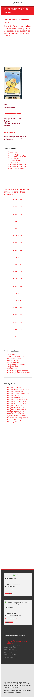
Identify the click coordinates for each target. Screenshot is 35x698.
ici (16, 687)
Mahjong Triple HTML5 (15, 408)
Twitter (4, 670)
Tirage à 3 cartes (13, 158)
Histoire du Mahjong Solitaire (17, 418)
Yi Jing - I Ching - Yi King (15, 356)
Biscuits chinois (12, 360)
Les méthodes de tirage (16, 168)
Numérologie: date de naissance (18, 373)
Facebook (8, 670)
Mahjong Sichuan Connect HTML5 (19, 393)
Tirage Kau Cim (12, 367)
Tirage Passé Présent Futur (17, 156)
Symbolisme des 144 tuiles (16, 416)
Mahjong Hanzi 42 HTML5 (16, 403)
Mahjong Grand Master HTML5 (18, 399)
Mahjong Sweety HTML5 (16, 397)
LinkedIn (11, 670)
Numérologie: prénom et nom (17, 371)
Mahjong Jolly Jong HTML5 (16, 410)
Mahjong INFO (12, 422)
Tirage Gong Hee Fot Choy (16, 365)
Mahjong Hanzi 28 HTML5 (16, 401)
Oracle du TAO (12, 369)
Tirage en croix (13, 162)
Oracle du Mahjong (14, 420)
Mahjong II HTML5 (14, 395)
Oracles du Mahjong (14, 363)
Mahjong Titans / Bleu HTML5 (18, 389)
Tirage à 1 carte (13, 154)
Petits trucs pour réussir (15, 414)
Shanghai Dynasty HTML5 (16, 412)
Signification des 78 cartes (17, 166)
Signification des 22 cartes (17, 164)
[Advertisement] (18, 50)
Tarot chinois (12, 152)
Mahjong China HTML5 (15, 406)
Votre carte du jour (14, 160)
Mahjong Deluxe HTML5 (15, 391)
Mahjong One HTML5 (14, 387)
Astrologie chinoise (14, 358)
